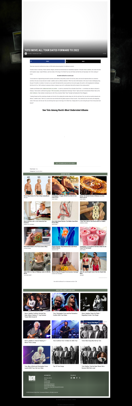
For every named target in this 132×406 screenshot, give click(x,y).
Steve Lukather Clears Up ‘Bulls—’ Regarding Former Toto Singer (91, 314)
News (41, 171)
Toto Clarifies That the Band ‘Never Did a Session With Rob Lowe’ (93, 367)
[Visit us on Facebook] (77, 378)
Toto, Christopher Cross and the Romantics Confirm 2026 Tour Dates (65, 314)
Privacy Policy (47, 382)
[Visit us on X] (80, 378)
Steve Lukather (87, 69)
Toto (31, 66)
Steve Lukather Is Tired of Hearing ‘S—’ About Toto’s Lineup (35, 341)
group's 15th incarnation (53, 90)
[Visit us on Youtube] (74, 378)
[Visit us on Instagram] (72, 378)
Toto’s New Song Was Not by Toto (91, 341)
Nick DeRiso (30, 53)
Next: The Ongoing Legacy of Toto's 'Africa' (65, 163)
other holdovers (34, 93)
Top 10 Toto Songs (58, 366)
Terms (45, 379)
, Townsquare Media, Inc (44, 392)
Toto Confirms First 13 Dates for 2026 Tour (65, 341)
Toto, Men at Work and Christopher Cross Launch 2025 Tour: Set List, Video (36, 367)
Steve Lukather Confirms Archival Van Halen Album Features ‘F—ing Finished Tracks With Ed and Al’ (35, 315)
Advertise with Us (48, 378)
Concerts (37, 171)
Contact (46, 388)
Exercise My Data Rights (49, 385)
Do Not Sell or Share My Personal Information (54, 387)
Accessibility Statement (49, 384)
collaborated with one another (49, 88)
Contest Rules (47, 381)
